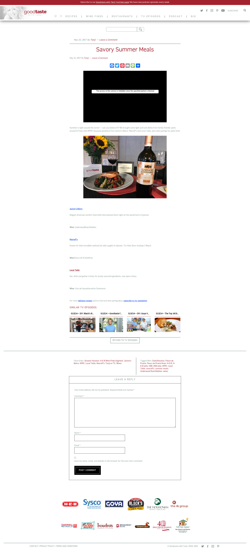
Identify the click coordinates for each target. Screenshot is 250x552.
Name (77, 433)
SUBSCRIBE (233, 11)
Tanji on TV (110, 364)
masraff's (150, 369)
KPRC (82, 364)
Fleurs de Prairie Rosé (156, 364)
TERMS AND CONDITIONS (67, 546)
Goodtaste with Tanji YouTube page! (112, 2)
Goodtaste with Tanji (25, 13)
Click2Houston (158, 361)
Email (77, 446)
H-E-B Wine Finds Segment (111, 361)
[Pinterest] (217, 11)
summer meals (161, 369)
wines (165, 371)
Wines (118, 364)
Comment (79, 396)
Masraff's (100, 364)
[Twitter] (201, 11)
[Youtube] (223, 11)
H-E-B (169, 364)
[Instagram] (211, 11)
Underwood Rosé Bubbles (151, 371)
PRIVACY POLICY (47, 546)
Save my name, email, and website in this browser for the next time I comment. (108, 461)
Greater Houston (92, 361)
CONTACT (34, 546)
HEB (150, 366)
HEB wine (157, 366)
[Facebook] (207, 11)
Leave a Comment (108, 40)
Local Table (91, 364)
